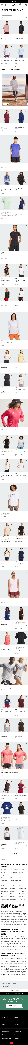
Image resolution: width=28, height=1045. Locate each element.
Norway (16, 1043)
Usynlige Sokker (14, 880)
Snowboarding (4, 891)
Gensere (3, 893)
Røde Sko (12, 896)
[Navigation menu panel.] (2, 5)
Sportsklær (12, 888)
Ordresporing (5, 1017)
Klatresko (21, 883)
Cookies (4, 1034)
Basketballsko (22, 893)
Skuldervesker (13, 899)
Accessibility (17, 1038)
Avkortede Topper (3, 878)
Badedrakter (4, 888)
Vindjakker (3, 896)
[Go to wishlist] (5, 5)
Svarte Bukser (13, 872)
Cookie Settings (5, 1031)
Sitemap (16, 1017)
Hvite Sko (12, 885)
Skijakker (12, 891)
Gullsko (12, 877)
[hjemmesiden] (14, 5)
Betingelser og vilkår (6, 1038)
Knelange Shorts (5, 899)
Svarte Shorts (22, 896)
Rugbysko (21, 869)
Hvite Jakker (22, 891)
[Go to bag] (25, 5)
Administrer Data (17, 1031)
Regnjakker (13, 883)
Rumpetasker (4, 875)
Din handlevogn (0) (19, 993)
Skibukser (12, 893)
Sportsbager (4, 885)
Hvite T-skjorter (14, 869)
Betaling (16, 1020)
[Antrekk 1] (14, 90)
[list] (14, 14)
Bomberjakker (4, 880)
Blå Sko (12, 875)
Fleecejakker (22, 885)
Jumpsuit (3, 872)
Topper (2, 883)
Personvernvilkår (17, 1034)
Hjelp (3, 1024)
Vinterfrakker (4, 869)
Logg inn (7, 993)
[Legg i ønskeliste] (12, 22)
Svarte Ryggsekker (22, 880)
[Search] (22, 5)
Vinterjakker (22, 875)
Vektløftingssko (22, 888)
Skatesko (21, 872)
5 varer (5, 104)
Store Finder (16, 1024)
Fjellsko (21, 877)
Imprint (4, 1020)
